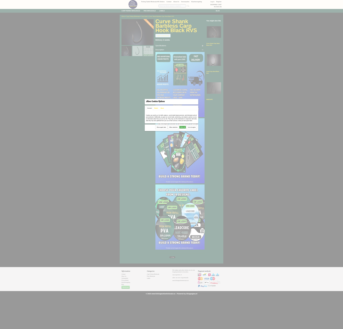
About (162, 108)
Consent (149, 108)
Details (156, 108)
